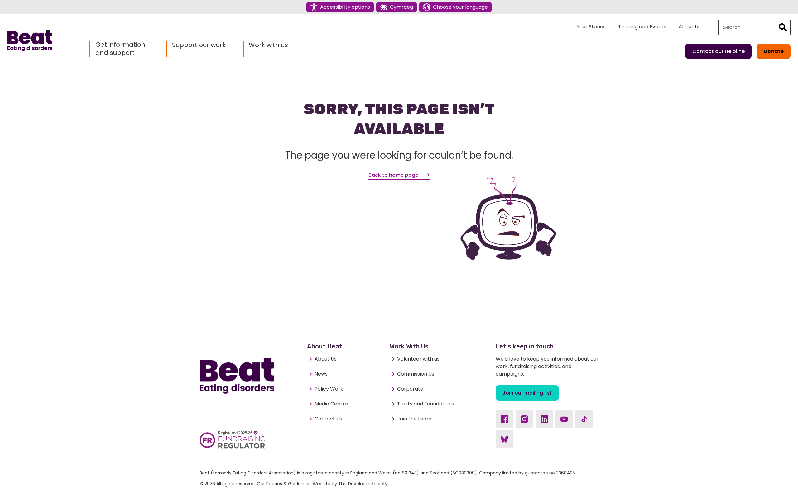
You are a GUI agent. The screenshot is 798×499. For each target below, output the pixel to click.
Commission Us (415, 373)
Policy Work (329, 388)
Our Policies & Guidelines (283, 484)
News (321, 373)
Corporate (410, 388)
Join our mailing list (527, 392)
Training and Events (642, 26)
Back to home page (393, 175)
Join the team (414, 418)
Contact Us (328, 418)
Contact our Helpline (718, 51)
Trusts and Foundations (425, 403)
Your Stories (591, 26)
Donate (774, 51)
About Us (690, 26)
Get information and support (120, 49)
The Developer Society (362, 484)
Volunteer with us (418, 358)
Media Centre (331, 403)
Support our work (199, 45)
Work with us (268, 45)
